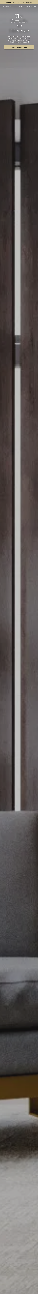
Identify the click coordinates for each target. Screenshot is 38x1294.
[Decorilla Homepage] (6, 6)
